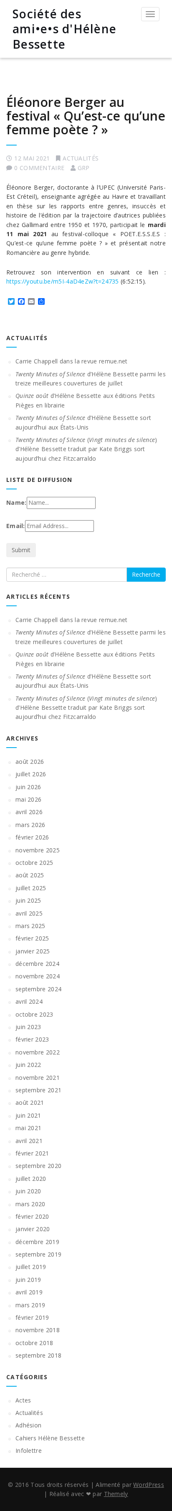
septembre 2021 (38, 1090)
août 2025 (29, 875)
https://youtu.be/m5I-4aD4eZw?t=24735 (62, 281)
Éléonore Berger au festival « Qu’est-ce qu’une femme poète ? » (85, 116)
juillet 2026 (30, 774)
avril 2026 (29, 812)
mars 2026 (30, 825)
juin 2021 (28, 1115)
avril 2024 (29, 1001)
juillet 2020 (30, 1179)
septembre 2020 (38, 1166)
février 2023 (32, 1039)
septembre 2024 (38, 989)
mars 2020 (30, 1204)
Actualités (81, 158)
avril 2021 (29, 1141)
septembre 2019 (38, 1254)
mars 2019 (30, 1305)
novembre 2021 (37, 1077)
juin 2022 (28, 1065)
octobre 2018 (34, 1343)
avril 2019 (29, 1292)
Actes (23, 1400)
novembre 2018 (37, 1330)
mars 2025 (30, 926)
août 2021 (29, 1102)
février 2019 (32, 1317)
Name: (16, 502)
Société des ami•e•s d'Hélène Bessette (64, 29)
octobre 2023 (34, 1014)
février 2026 (32, 837)
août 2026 (29, 761)
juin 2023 (28, 1027)
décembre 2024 (37, 964)
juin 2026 (28, 787)
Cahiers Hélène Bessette (50, 1438)
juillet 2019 (30, 1267)
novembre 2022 (37, 1052)
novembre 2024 (37, 976)
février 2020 (32, 1216)
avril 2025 (29, 913)
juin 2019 (28, 1280)
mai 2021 (28, 1128)
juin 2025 (28, 900)
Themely (116, 1494)
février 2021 (32, 1153)
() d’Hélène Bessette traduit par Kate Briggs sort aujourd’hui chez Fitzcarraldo (86, 449)
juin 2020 (28, 1191)
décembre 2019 (37, 1242)
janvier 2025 (32, 951)
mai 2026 (28, 799)
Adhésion (28, 1425)
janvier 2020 (32, 1229)
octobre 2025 (34, 863)
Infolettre (28, 1450)
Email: (15, 526)
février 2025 (32, 938)
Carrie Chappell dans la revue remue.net (71, 361)
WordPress (148, 1485)
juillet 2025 (30, 888)
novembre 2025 (37, 850)
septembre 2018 (38, 1355)
